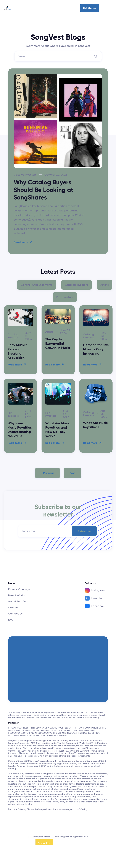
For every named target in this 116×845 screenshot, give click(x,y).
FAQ (10, 619)
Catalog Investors (76, 284)
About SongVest (18, 601)
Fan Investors (64, 297)
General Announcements (37, 284)
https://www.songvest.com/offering (70, 809)
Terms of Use (40, 801)
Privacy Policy (58, 801)
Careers (13, 607)
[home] (7, 8)
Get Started (89, 8)
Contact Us (15, 613)
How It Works (16, 595)
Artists (104, 284)
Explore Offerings (19, 589)
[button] (108, 8)
